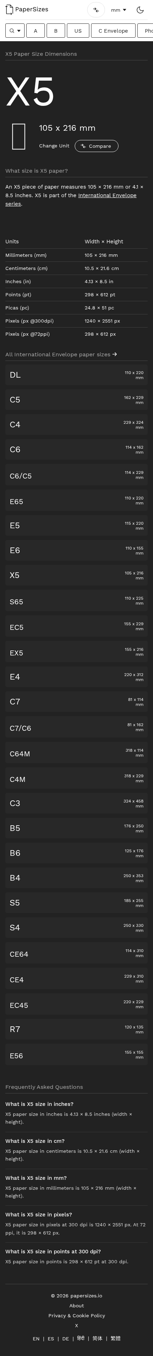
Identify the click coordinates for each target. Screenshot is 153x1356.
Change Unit (54, 145)
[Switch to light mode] (140, 9)
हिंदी (80, 1338)
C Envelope (113, 31)
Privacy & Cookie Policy (76, 1315)
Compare (100, 146)
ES (51, 1338)
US (78, 31)
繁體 (116, 1338)
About (76, 1305)
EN (36, 1338)
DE (65, 1338)
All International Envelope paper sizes (57, 354)
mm (115, 10)
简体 (97, 1338)
